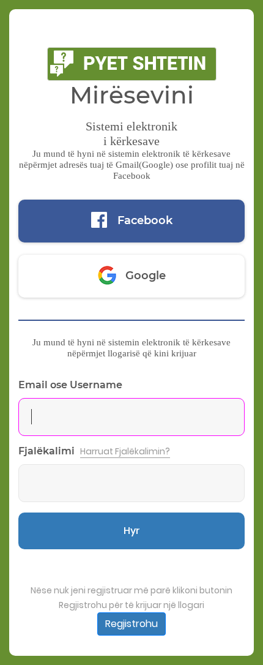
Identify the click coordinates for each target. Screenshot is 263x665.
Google (145, 275)
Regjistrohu (131, 624)
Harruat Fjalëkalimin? (125, 451)
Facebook (144, 220)
